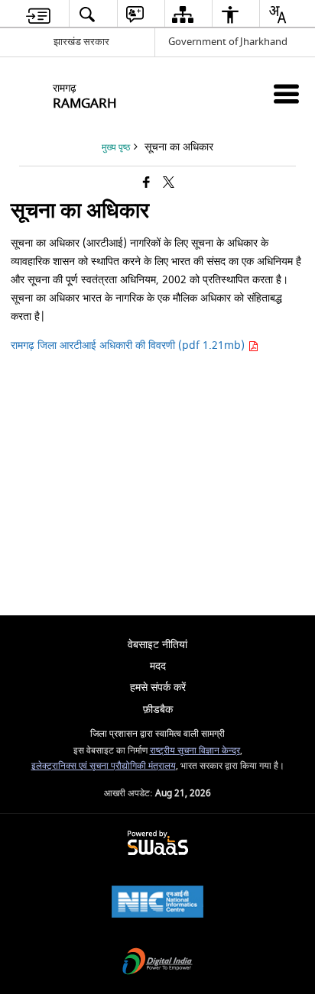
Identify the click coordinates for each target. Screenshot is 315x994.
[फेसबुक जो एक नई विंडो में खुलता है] (146, 183)
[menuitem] (38, 14)
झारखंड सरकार (81, 41)
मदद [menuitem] (158, 666)
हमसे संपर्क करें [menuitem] (158, 687)
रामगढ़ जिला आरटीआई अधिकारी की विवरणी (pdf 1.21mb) (129, 345)
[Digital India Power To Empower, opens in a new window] (157, 963)
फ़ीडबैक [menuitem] (158, 710)
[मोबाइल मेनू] (286, 93)
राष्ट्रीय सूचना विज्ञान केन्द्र (195, 750)
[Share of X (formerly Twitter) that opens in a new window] (168, 183)
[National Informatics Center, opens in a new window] (157, 903)
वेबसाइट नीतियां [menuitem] (157, 645)
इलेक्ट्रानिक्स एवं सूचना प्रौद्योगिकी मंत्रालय (103, 766)
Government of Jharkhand (227, 41)
